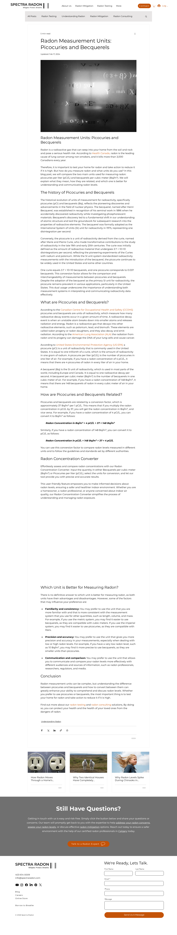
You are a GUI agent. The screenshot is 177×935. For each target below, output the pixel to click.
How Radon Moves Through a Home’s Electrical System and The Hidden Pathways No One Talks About (46, 779)
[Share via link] (61, 730)
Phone (107, 889)
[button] (154, 6)
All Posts (32, 16)
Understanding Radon (73, 16)
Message (108, 899)
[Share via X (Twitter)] (48, 730)
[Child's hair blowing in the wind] (130, 762)
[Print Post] (67, 730)
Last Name (140, 869)
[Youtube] (17, 885)
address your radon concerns (133, 822)
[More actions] (134, 33)
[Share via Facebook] (42, 730)
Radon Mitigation (99, 16)
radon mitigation (90, 827)
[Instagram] (22, 885)
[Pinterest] (36, 885)
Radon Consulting (122, 16)
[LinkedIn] (31, 885)
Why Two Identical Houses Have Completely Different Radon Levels (88, 779)
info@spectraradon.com (27, 878)
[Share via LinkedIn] (54, 730)
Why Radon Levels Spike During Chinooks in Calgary (129, 779)
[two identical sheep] (88, 762)
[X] (40, 885)
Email (107, 879)
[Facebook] (26, 885)
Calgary (122, 831)
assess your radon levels (42, 827)
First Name (108, 869)
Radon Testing (48, 16)
